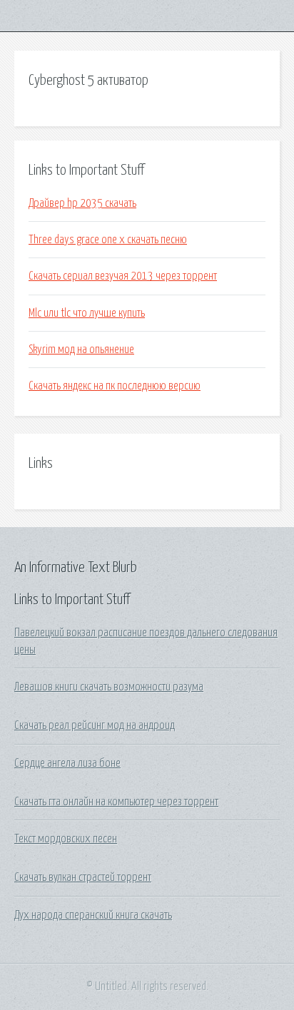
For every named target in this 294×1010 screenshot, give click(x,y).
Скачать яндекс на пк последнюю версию (115, 386)
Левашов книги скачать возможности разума (108, 687)
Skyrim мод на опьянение (81, 349)
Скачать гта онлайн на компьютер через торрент (116, 801)
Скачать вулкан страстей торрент (82, 877)
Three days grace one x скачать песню (108, 239)
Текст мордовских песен (65, 839)
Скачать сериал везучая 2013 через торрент (123, 276)
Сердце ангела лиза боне (67, 763)
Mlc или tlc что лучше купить (87, 313)
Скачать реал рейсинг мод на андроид (94, 725)
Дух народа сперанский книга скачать (93, 915)
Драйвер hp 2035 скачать (82, 203)
